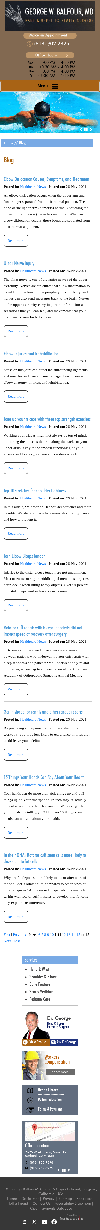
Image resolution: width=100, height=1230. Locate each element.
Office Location (37, 1145)
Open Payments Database (51, 1208)
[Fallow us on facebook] (54, 1222)
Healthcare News (33, 187)
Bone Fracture (39, 984)
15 (78, 934)
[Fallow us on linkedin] (24, 1222)
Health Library (48, 1090)
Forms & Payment (50, 1109)
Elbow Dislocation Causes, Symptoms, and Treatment (46, 179)
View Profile (37, 1042)
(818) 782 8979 (41, 1168)
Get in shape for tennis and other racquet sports (43, 712)
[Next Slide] (91, 129)
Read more (16, 241)
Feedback (84, 1198)
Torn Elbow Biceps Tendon (25, 556)
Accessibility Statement (73, 1203)
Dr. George (59, 1018)
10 (52, 934)
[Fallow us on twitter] (34, 1222)
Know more (60, 1072)
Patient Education (50, 1100)
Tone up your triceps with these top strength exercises (47, 419)
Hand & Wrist (39, 969)
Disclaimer (30, 1198)
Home (8, 143)
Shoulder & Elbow (43, 977)
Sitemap (65, 1198)
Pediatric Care (39, 999)
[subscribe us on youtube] (44, 1222)
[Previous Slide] (80, 129)
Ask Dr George (66, 1042)
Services (31, 960)
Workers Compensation (57, 1059)
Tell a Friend (18, 1203)
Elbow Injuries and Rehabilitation (31, 353)
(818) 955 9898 (41, 1163)
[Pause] (85, 129)
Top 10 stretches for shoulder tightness (35, 490)
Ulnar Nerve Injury (19, 263)
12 (64, 934)
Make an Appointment (48, 35)
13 (69, 934)
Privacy (48, 1198)
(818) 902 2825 (51, 44)
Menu (43, 86)
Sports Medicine (41, 992)
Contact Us (41, 1203)
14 (73, 934)
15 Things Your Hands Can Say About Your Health (44, 777)
